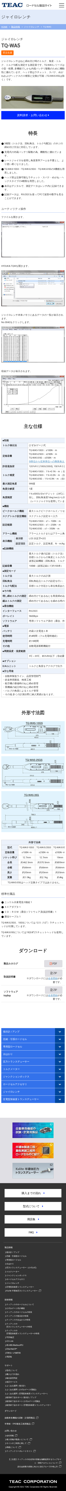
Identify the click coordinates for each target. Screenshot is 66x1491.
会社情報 (10, 1436)
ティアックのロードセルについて (20, 1304)
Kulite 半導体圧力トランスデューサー (22, 1291)
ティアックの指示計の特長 (17, 1316)
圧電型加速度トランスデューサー (21, 1099)
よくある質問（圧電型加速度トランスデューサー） (27, 1394)
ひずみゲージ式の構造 (15, 1308)
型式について (32, 1206)
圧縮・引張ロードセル (15, 1039)
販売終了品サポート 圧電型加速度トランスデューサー (28, 1405)
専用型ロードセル (12, 1046)
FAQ (32, 1232)
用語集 (32, 1219)
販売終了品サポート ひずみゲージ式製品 (23, 1401)
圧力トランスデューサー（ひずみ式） (22, 1268)
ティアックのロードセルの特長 (19, 1312)
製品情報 (15, 27)
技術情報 (9, 1299)
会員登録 (53, 978)
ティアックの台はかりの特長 (18, 1320)
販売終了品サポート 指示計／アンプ (21, 1397)
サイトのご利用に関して (16, 1443)
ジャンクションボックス (16, 1076)
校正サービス (11, 1382)
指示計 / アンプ (11, 1031)
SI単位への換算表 (13, 1353)
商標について (11, 1447)
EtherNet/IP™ (11, 1349)
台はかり (8, 1054)
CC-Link (9, 1341)
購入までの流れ (33, 1193)
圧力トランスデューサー (16, 1061)
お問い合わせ (11, 1430)
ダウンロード (11, 1411)
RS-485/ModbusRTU (14, 1345)
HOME (4, 27)
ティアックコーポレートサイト (19, 1451)
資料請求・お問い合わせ (32, 115)
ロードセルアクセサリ (15, 1084)
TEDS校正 (10, 1337)
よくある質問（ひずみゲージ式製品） (22, 1390)
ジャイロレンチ (11, 1091)
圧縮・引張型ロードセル (16, 1256)
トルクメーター (11, 1069)
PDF (54, 963)
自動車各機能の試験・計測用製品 (20, 1417)
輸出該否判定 (11, 1378)
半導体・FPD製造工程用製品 (18, 1424)
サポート (9, 1365)
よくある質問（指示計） (16, 1386)
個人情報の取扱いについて (17, 1439)
